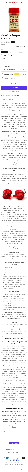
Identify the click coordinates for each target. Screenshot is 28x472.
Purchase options (5, 66)
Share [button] (3, 431)
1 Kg (11, 55)
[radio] (2, 69)
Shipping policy (19, 466)
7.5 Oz (20, 52)
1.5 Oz (4, 52)
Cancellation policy (20, 469)
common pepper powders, (14, 118)
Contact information (9, 469)
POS (15, 462)
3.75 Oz (12, 52)
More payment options (14, 91)
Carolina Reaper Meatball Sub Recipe (14, 419)
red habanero (7, 138)
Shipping (3, 44)
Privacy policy (20, 464)
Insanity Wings (8, 267)
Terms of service (10, 466)
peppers (11, 153)
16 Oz (4, 55)
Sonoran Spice (10, 462)
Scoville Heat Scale (12, 103)
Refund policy (13, 464)
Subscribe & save (11, 74)
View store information (9, 99)
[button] (3, 2)
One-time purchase (9, 69)
